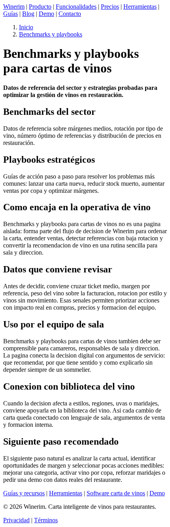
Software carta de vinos (116, 493)
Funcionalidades (76, 6)
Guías (10, 13)
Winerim (14, 6)
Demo (46, 13)
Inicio (26, 27)
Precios (110, 6)
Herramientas (140, 6)
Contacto (70, 13)
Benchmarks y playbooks (50, 34)
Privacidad (16, 520)
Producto (40, 6)
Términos (46, 520)
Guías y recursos (24, 493)
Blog (28, 13)
